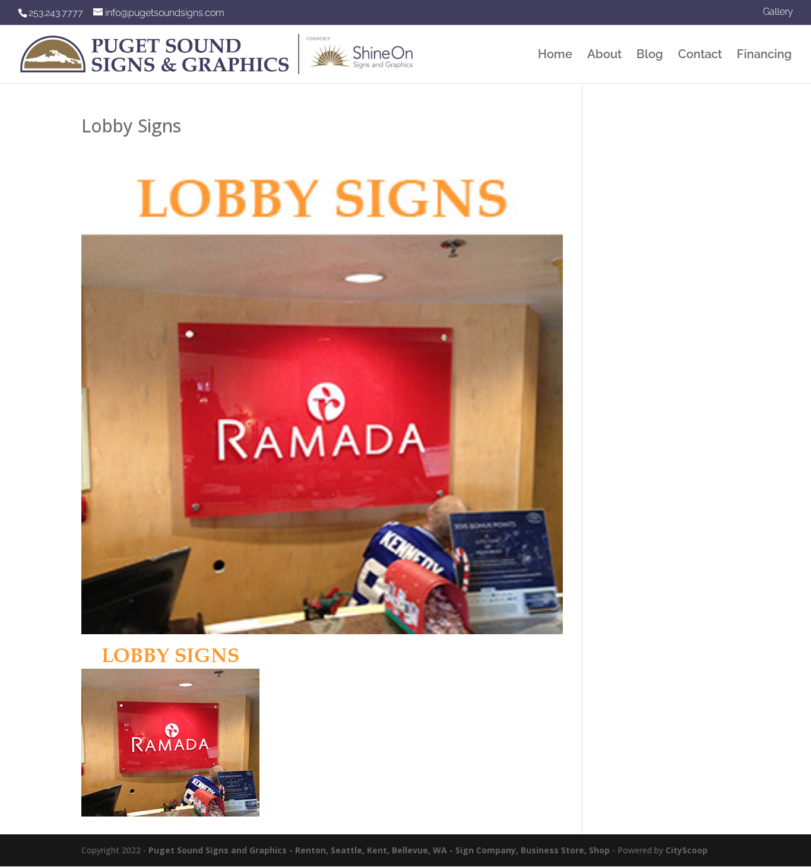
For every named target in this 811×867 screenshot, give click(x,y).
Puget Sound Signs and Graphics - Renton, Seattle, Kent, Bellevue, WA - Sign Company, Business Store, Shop (379, 850)
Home (555, 55)
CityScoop (687, 850)
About (604, 55)
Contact (700, 55)
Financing (764, 55)
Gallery (778, 12)
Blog (649, 55)
